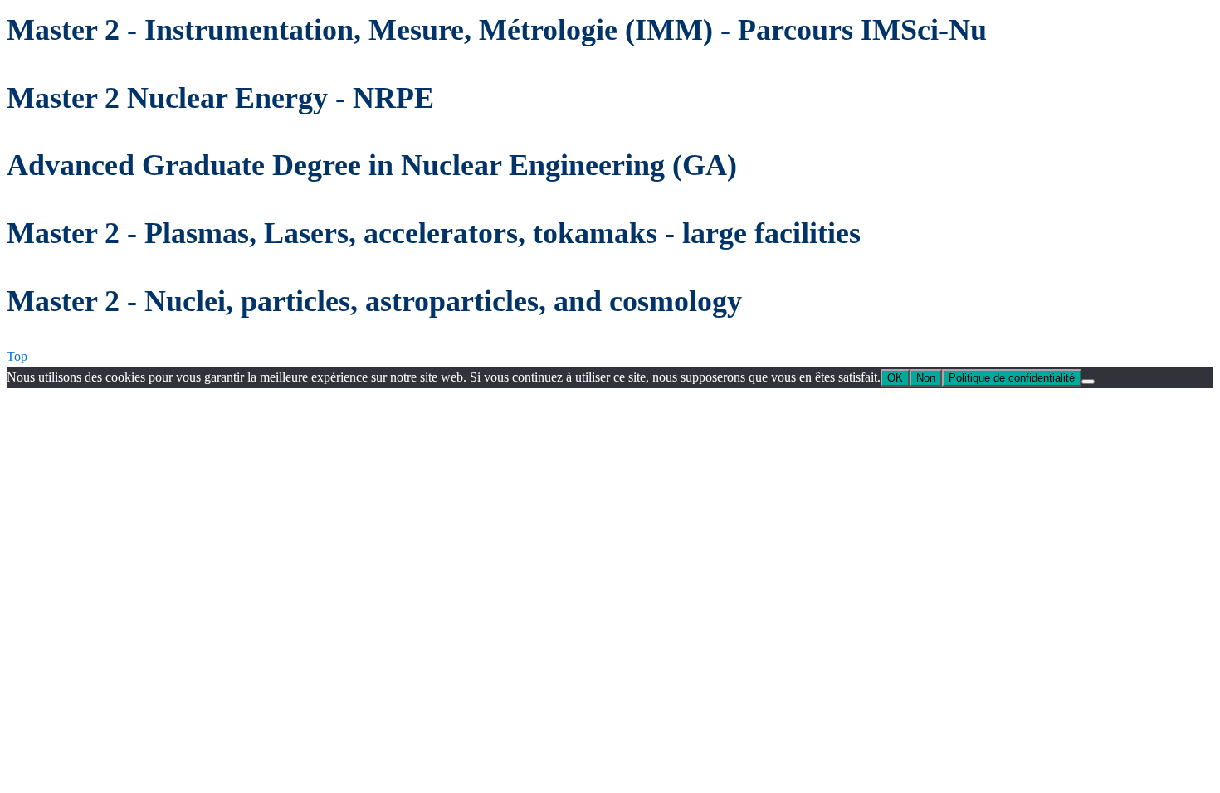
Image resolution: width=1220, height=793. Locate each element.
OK (895, 378)
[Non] (1088, 381)
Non (925, 378)
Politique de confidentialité (1012, 378)
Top (17, 356)
